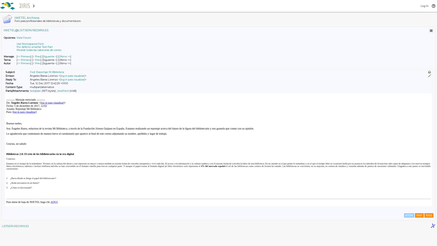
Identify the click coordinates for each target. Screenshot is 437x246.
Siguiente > (50, 56)
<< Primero (24, 56)
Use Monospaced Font (30, 43)
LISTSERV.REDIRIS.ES (15, 226)
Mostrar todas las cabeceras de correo (39, 50)
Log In (424, 6)
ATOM (409, 215)
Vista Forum (24, 37)
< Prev (37, 56)
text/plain (35, 90)
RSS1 (419, 215)
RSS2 (429, 215)
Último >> (64, 56)
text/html (63, 90)
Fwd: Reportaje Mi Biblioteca (47, 72)
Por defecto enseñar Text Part (35, 47)
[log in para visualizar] (72, 75)
